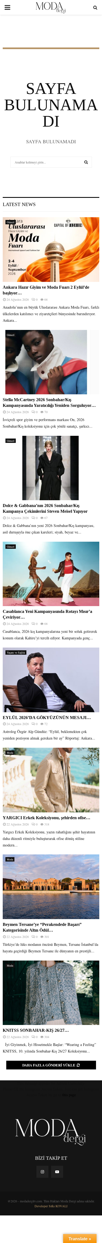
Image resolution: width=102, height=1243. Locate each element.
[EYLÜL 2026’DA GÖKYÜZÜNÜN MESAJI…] (51, 680)
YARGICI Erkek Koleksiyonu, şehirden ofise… (46, 817)
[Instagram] (42, 1172)
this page (69, 1094)
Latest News (19, 204)
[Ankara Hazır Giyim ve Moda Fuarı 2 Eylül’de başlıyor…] (51, 249)
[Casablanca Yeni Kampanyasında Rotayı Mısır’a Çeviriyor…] (51, 574)
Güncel (10, 222)
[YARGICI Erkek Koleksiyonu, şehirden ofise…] (51, 780)
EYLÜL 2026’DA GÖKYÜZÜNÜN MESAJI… (47, 717)
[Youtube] (57, 1172)
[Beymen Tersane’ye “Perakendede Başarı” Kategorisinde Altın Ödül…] (51, 886)
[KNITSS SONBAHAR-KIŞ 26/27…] (51, 993)
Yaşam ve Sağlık (16, 652)
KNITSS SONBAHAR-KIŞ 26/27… (36, 1030)
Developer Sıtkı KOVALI (51, 1206)
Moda (10, 753)
